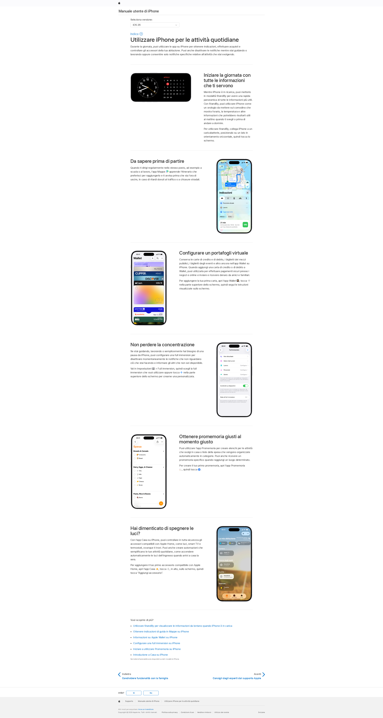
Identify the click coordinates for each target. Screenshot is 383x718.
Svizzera (261, 712)
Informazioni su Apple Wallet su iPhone (155, 637)
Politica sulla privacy (170, 712)
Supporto (129, 701)
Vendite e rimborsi (204, 712)
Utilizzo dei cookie (221, 712)
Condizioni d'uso (187, 712)
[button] (136, 34)
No (151, 693)
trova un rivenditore (145, 709)
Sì (134, 693)
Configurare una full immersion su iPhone (156, 643)
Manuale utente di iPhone (139, 11)
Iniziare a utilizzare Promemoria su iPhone (157, 649)
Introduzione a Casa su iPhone (150, 654)
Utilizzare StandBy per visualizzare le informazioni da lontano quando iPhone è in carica (182, 625)
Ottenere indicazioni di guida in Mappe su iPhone (161, 631)
